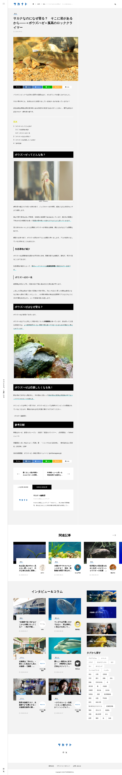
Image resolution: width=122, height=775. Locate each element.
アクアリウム (93, 658)
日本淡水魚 (99, 682)
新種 (90, 682)
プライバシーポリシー (63, 766)
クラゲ (91, 662)
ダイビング (99, 666)
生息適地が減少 (24, 129)
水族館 (105, 686)
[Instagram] (3, 769)
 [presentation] (114, 535)
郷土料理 (98, 714)
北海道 (105, 674)
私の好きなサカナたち (95, 706)
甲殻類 (105, 698)
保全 (90, 674)
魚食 (109, 718)
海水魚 (99, 690)
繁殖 (90, 710)
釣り (106, 714)
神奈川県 (98, 702)
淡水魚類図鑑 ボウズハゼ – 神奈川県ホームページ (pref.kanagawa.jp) (37, 453)
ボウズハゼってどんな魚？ (24, 126)
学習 (90, 678)
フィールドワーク (94, 670)
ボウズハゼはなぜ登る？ (23, 136)
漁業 (98, 694)
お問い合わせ (77, 766)
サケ (112, 662)
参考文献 (18, 143)
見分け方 (98, 710)
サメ (90, 666)
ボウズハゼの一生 (24, 133)
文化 (111, 678)
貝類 (90, 714)
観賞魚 (107, 710)
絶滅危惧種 (109, 706)
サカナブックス (101, 662)
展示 (97, 678)
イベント (103, 658)
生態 (97, 698)
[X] (3, 771)
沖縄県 (91, 690)
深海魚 (91, 694)
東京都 (91, 686)
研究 (90, 702)
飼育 (90, 718)
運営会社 (51, 766)
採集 (104, 678)
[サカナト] (20, 4)
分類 (97, 674)
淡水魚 (107, 690)
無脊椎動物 (107, 694)
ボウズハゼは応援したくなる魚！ (26, 140)
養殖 (97, 718)
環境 (90, 698)
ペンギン (106, 670)
